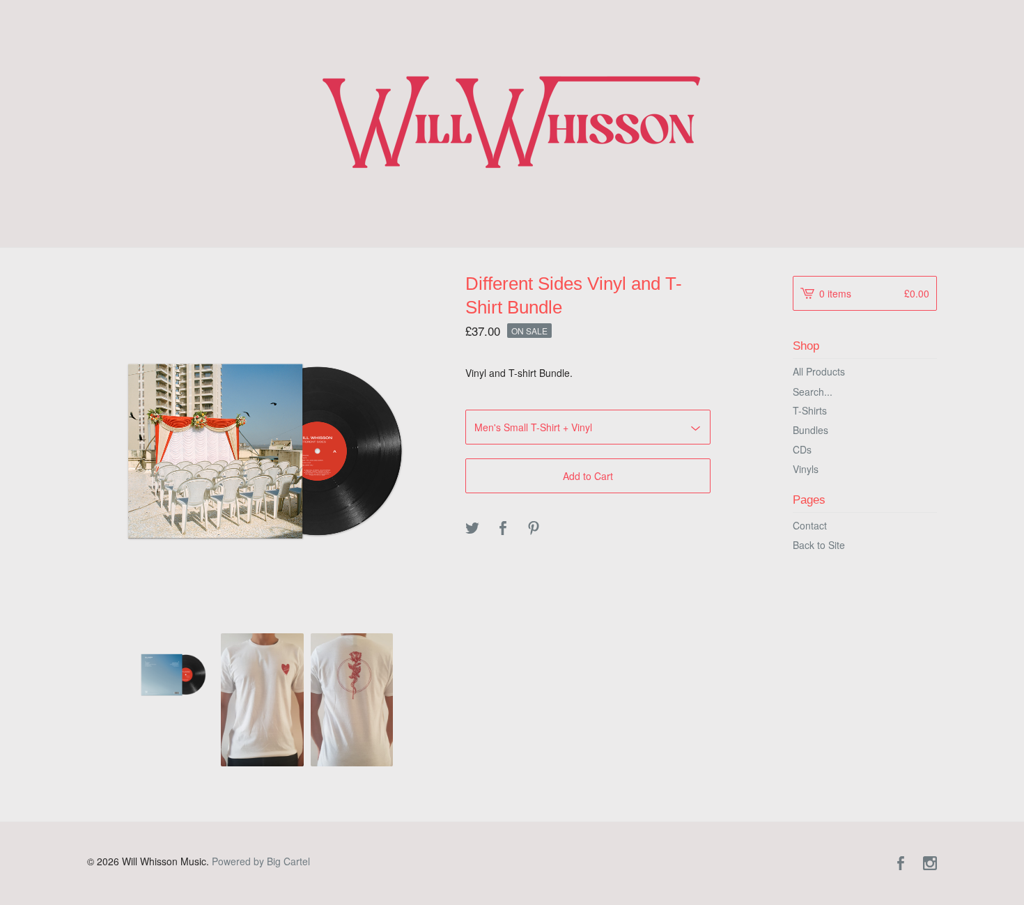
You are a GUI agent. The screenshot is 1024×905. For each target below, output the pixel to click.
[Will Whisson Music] (512, 122)
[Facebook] (901, 864)
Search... (812, 391)
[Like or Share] (503, 528)
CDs (802, 449)
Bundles (810, 430)
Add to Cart (588, 476)
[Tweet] (472, 528)
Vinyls (806, 469)
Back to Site (819, 545)
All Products (819, 371)
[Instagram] (930, 864)
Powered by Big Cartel (261, 861)
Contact (810, 525)
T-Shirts (810, 410)
